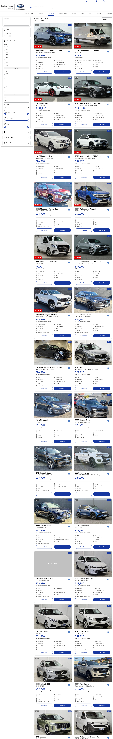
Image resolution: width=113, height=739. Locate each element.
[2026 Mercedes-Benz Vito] (53, 247)
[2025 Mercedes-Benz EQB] (93, 511)
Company (109, 13)
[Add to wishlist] (69, 51)
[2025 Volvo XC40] (93, 616)
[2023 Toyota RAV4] (53, 511)
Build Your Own (29, 13)
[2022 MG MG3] (53, 616)
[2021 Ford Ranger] (93, 458)
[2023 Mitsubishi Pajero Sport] (53, 194)
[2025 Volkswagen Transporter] (93, 722)
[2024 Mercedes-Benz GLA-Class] (53, 36)
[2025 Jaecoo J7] (53, 722)
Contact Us (62, 72)
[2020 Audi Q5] (93, 352)
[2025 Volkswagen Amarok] (53, 300)
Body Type (6, 104)
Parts (82, 13)
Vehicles (40, 13)
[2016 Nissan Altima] (53, 405)
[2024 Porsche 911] (53, 89)
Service (74, 13)
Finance (99, 13)
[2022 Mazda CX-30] (93, 300)
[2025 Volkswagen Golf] (93, 564)
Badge (5, 97)
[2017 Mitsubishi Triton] (53, 141)
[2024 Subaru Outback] (53, 564)
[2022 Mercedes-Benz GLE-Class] (93, 247)
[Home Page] (13, 7)
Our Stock (51, 13)
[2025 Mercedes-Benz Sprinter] (93, 36)
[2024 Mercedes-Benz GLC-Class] (93, 89)
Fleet (90, 13)
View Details (44, 72)
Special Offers (63, 13)
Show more (16, 68)
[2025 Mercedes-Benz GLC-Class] (53, 352)
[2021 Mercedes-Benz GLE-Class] (93, 141)
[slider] (5, 114)
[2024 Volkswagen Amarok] (93, 194)
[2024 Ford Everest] (93, 669)
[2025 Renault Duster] (93, 405)
